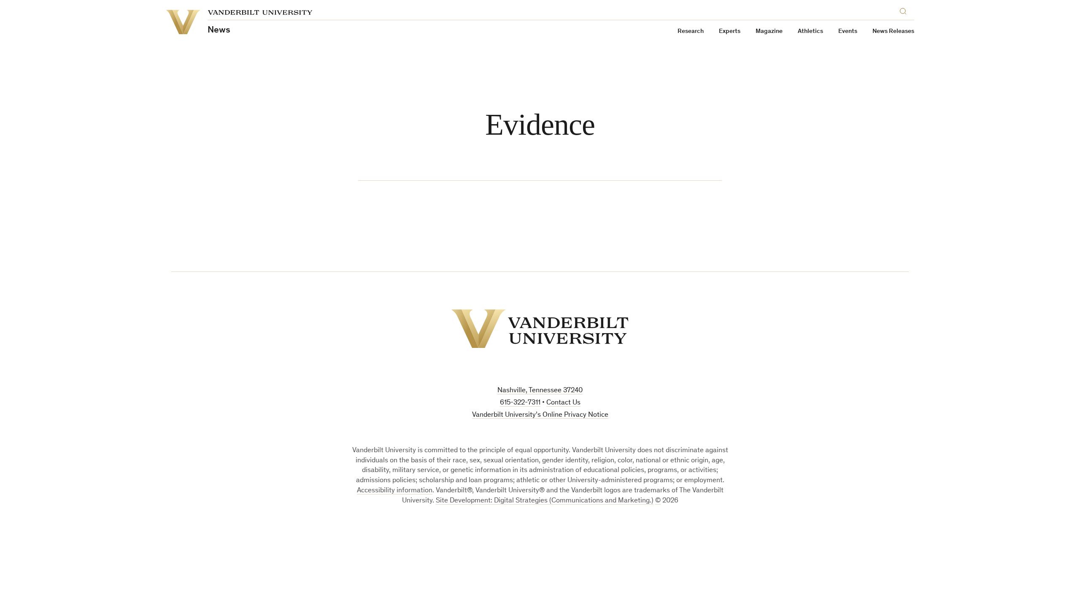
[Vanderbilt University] (540, 329)
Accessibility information (394, 490)
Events (847, 31)
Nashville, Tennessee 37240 (540, 390)
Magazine (769, 31)
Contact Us (563, 403)
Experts (729, 31)
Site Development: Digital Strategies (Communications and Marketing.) (544, 501)
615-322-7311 (520, 403)
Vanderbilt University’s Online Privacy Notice (540, 415)
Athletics (810, 31)
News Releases (893, 31)
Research (691, 31)
